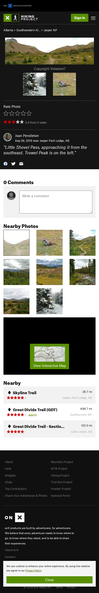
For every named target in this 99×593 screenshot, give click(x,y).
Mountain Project (62, 462)
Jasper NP (50, 30)
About (9, 462)
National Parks (60, 495)
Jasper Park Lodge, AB (54, 140)
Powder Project (61, 488)
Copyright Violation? (49, 69)
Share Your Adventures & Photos (26, 495)
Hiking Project (60, 475)
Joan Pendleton (27, 135)
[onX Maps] (14, 521)
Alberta (8, 30)
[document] (49, 573)
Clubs (8, 482)
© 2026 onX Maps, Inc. (37, 587)
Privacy (71, 587)
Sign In (79, 18)
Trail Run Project (61, 482)
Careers (10, 557)
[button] (5, 163)
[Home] (22, 18)
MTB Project (59, 468)
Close (49, 580)
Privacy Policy (33, 570)
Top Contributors (16, 488)
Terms (59, 587)
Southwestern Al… (28, 30)
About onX (12, 550)
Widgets (10, 475)
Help (8, 468)
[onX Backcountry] (17, 6)
